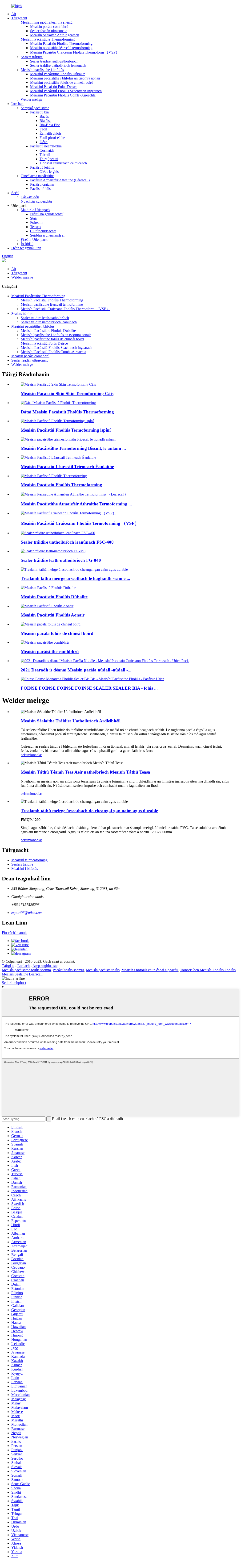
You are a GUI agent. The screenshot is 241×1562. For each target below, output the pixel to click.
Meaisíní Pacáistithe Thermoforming (48, 39)
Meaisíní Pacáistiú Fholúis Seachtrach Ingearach (66, 91)
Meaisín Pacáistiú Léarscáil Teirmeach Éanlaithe (67, 466)
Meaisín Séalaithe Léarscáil (22, 974)
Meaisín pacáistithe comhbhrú (50, 651)
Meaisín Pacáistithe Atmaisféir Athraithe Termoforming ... (76, 503)
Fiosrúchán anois (14, 933)
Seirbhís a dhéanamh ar (47, 235)
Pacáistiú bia (39, 112)
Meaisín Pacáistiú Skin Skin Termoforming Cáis (67, 393)
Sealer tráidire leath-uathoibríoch (54, 61)
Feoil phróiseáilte (52, 138)
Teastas (35, 227)
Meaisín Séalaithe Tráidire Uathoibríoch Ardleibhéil (70, 720)
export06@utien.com (27, 913)
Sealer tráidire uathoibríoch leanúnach (58, 65)
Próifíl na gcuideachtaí (46, 214)
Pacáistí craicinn (42, 184)
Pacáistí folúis (40, 189)
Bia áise (45, 121)
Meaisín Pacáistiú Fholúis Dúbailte (54, 596)
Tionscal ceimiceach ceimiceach (63, 163)
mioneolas (34, 755)
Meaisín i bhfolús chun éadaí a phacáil (149, 970)
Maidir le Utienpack (35, 210)
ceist (24, 755)
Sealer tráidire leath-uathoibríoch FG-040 (61, 560)
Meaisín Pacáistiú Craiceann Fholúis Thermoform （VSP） (74, 52)
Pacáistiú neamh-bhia (46, 146)
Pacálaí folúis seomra (68, 970)
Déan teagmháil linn (26, 248)
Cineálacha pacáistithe (37, 176)
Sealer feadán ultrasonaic (48, 31)
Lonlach (23, 966)
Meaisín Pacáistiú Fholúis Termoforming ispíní (66, 430)
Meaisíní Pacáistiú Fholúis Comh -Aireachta (63, 95)
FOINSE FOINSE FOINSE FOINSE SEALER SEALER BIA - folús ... (89, 688)
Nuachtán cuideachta (36, 201)
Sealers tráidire (32, 57)
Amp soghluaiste (44, 966)
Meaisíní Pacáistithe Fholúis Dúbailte (57, 74)
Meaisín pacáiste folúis (103, 970)
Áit (13, 14)
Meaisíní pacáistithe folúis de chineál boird (61, 82)
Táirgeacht (19, 18)
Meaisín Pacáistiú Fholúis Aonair (52, 614)
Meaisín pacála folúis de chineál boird (57, 633)
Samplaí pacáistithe (35, 108)
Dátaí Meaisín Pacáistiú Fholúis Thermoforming (67, 411)
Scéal (15, 193)
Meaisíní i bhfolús (24, 868)
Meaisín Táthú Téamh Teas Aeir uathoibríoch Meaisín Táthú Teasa (85, 772)
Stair (33, 218)
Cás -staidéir (30, 197)
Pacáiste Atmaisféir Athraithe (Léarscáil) (60, 180)
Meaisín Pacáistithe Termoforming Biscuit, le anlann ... (73, 448)
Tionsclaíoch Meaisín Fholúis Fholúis (208, 970)
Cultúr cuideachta (43, 231)
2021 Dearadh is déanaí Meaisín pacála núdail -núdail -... (76, 669)
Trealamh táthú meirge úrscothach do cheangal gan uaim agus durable (89, 810)
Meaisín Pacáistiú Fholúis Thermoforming (61, 44)
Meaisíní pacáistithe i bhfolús (42, 70)
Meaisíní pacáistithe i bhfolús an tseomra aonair (65, 78)
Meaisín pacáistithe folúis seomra (26, 970)
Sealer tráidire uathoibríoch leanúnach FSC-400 (67, 542)
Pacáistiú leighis (42, 167)
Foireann (36, 223)
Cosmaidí (47, 150)
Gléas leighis (49, 172)
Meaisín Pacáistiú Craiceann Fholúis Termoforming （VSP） (80, 523)
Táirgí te (8, 966)
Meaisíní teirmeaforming (29, 860)
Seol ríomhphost (14, 983)
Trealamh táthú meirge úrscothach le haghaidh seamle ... (75, 578)
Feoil (43, 129)
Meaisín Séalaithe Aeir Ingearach (54, 35)
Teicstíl (45, 155)
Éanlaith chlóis (50, 133)
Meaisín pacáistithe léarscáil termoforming (61, 48)
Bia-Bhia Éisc (50, 125)
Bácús (44, 116)
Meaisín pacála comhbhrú (49, 27)
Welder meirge (31, 99)
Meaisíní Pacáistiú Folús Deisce (53, 87)
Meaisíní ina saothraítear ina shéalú (46, 22)
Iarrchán (17, 104)
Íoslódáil (27, 244)
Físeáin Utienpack (34, 239)
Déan (44, 142)
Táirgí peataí (49, 159)
